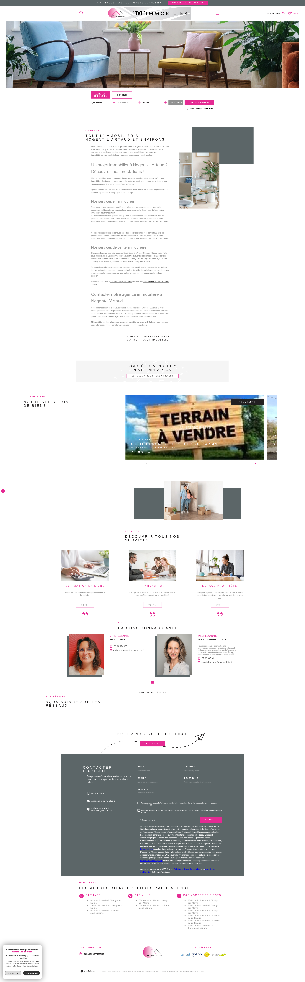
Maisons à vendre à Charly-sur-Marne (105, 901)
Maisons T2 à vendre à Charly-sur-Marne (203, 901)
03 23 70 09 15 (97, 793)
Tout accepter (31, 973)
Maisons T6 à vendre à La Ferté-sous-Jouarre (204, 921)
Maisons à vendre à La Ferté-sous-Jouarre (104, 911)
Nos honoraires (146, 971)
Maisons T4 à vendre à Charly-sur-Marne (203, 906)
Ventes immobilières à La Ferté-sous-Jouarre (154, 906)
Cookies (201, 971)
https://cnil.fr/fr (146, 849)
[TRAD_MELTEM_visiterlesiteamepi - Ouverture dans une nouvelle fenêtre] (185, 954)
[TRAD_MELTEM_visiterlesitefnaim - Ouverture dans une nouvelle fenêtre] (207, 954)
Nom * (140, 767)
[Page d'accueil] (149, 13)
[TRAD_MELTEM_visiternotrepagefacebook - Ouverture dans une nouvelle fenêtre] (3, 491)
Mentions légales (167, 971)
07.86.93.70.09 (209, 658)
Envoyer (211, 820)
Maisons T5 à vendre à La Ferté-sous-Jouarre (204, 916)
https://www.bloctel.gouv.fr (151, 861)
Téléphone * (192, 778)
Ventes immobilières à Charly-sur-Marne (153, 901)
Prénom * (189, 767)
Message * (143, 790)
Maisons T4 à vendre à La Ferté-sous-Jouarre (200, 926)
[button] (147, 463)
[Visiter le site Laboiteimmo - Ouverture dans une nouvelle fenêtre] (87, 971)
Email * (141, 778)
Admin (176, 971)
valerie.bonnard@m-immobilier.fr (217, 662)
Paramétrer (13, 973)
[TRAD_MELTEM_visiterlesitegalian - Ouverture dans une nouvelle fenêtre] (197, 955)
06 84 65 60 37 (120, 646)
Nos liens (183, 971)
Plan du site (156, 971)
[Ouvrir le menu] (218, 13)
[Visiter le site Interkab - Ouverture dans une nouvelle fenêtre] (219, 955)
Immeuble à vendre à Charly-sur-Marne (106, 906)
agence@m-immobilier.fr (103, 801)
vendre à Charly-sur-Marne (121, 282)
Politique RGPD (192, 971)
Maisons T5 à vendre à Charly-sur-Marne (203, 911)
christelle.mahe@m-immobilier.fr (128, 650)
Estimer (122, 95)
